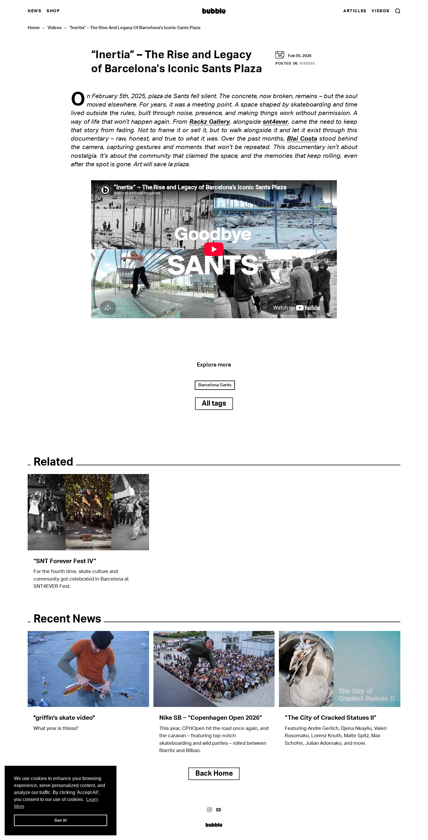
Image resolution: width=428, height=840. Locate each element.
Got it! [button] (60, 820)
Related (53, 462)
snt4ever (275, 122)
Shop (53, 11)
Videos (381, 11)
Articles (355, 11)
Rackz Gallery (209, 122)
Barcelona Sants (214, 385)
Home (34, 28)
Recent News (67, 619)
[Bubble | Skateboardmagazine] (214, 824)
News (34, 11)
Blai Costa (302, 139)
